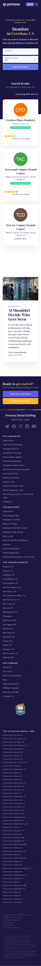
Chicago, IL (8, 616)
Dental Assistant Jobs (13, 486)
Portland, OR (8, 637)
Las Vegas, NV (9, 624)
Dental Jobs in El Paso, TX (12, 827)
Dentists (7, 544)
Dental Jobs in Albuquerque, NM (15, 844)
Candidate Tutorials (12, 453)
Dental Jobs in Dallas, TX (12, 773)
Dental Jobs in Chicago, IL (12, 766)
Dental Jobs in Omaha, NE (12, 865)
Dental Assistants (11, 548)
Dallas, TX (7, 645)
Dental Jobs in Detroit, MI (12, 834)
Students (7, 501)
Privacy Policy (8, 922)
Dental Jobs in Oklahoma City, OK (15, 824)
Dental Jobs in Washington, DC (14, 769)
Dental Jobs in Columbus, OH (14, 810)
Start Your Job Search (20, 394)
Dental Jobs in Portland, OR (13, 749)
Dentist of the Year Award (15, 528)
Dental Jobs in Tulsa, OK (12, 892)
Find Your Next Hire (21, 401)
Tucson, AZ (8, 570)
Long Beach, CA (10, 579)
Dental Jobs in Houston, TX (13, 759)
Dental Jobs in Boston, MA (12, 800)
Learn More (8, 440)
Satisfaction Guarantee (11, 920)
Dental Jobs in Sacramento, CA (14, 851)
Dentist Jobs (9, 482)
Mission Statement (12, 675)
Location (8, 50)
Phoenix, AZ (8, 566)
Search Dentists (20, 66)
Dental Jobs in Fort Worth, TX (14, 807)
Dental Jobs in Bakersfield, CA (14, 889)
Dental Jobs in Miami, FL (12, 882)
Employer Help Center (13, 532)
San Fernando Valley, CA (14, 595)
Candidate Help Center (14, 465)
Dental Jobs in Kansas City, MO (14, 858)
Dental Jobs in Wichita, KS (12, 902)
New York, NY (9, 632)
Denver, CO (8, 608)
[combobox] (20, 59)
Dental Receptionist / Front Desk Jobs (18, 496)
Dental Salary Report (12, 457)
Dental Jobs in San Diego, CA (13, 786)
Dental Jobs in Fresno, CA (12, 848)
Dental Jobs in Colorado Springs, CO (16, 868)
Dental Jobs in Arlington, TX (13, 899)
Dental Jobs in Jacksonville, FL (14, 803)
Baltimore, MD (9, 620)
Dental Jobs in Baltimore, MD (13, 838)
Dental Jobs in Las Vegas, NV (13, 742)
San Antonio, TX (10, 653)
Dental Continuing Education (16, 469)
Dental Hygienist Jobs (13, 490)
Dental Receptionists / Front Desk (19, 557)
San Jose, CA (9, 603)
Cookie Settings (9, 925)
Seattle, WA (8, 657)
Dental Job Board (11, 477)
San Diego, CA (9, 591)
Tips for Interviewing (12, 444)
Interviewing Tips (11, 515)
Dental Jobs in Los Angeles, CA (14, 739)
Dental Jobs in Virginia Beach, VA (15, 875)
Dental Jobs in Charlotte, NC (13, 814)
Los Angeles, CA (10, 583)
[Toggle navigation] (36, 4)
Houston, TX (8, 649)
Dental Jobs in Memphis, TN (13, 831)
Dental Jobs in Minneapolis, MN (14, 885)
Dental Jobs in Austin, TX (12, 793)
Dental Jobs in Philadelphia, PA (14, 797)
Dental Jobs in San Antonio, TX (14, 783)
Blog (5, 679)
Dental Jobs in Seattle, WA (13, 752)
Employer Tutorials (11, 519)
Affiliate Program (11, 688)
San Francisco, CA (11, 599)
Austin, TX (7, 641)
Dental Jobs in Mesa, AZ (12, 855)
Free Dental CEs (10, 473)
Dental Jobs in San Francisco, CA (15, 745)
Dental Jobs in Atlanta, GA (12, 861)
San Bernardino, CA (12, 587)
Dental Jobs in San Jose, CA (13, 790)
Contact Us (8, 696)
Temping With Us (11, 448)
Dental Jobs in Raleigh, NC (12, 872)
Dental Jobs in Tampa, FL (12, 896)
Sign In (30, 4)
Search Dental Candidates (15, 540)
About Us (7, 667)
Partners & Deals (11, 692)
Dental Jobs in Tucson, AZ (12, 776)
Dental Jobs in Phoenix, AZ (12, 735)
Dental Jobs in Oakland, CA (13, 879)
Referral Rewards (11, 684)
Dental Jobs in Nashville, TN (13, 820)
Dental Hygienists (11, 552)
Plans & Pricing (10, 523)
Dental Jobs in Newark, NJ (12, 779)
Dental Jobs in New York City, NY (15, 762)
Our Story (7, 671)
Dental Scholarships (12, 461)
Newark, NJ (8, 628)
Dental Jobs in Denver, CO (12, 756)
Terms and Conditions (11, 927)
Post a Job (8, 536)
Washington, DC (10, 612)
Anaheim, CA (9, 575)
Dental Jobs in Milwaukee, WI (13, 841)
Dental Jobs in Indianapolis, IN (14, 817)
